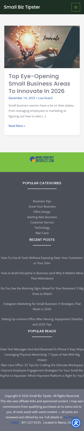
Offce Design (42, 212)
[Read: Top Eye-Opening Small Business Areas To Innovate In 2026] (42, 47)
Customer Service (42, 222)
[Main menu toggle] (75, 7)
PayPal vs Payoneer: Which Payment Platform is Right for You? (42, 376)
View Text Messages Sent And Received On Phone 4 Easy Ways (42, 349)
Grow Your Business (42, 206)
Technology (42, 228)
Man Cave (42, 233)
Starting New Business (42, 217)
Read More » (17, 126)
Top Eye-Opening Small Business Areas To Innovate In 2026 (39, 83)
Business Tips (42, 201)
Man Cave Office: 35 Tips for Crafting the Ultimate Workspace (42, 365)
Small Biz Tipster (22, 7)
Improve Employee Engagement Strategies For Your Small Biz (42, 370)
